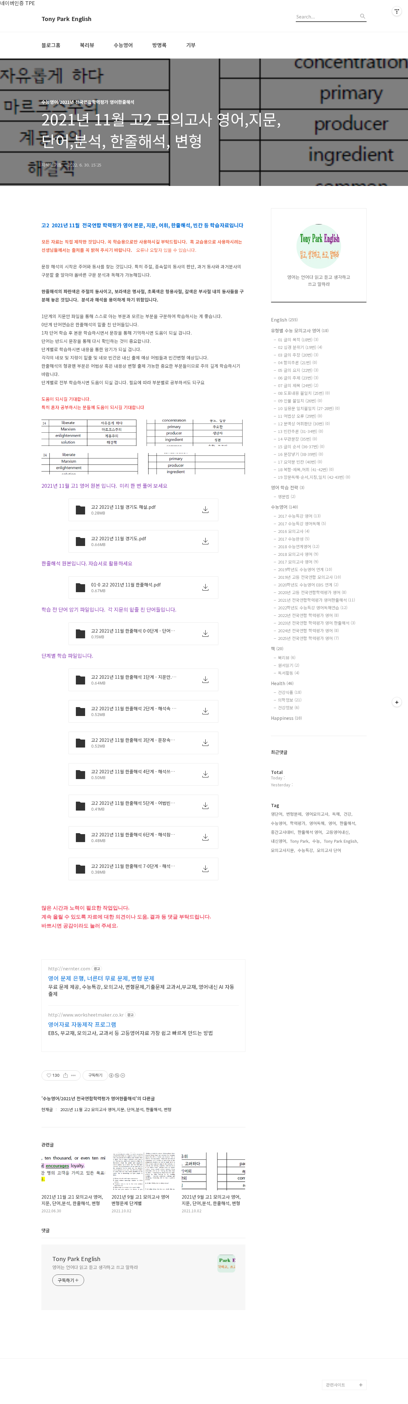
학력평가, (298, 823)
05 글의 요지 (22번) (298, 370)
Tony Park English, (341, 841)
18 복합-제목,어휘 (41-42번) (306, 469)
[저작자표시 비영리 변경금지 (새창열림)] (116, 1075)
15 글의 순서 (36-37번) (301, 446)
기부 (191, 45)
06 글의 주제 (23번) (298, 378)
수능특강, (306, 850)
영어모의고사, (317, 814)
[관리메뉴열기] (397, 11)
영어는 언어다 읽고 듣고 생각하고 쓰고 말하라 (95, 1267)
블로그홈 (51, 45)
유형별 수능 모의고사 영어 (300, 330)
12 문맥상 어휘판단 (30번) (304, 424)
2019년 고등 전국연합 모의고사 (309, 577)
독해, (336, 814)
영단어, (277, 814)
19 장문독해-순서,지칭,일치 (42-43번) (314, 477)
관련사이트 (335, 1385)
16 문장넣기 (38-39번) (300, 454)
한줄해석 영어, (310, 832)
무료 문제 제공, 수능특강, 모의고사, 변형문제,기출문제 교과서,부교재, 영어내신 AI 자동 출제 (141, 990)
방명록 (159, 45)
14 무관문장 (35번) (297, 439)
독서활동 (288, 673)
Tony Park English (66, 18)
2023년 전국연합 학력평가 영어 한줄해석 (316, 623)
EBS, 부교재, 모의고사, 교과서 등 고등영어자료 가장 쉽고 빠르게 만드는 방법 (130, 1032)
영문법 (286, 496)
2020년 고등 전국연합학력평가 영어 (312, 592)
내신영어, (279, 841)
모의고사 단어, (329, 850)
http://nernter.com (69, 968)
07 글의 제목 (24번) (298, 385)
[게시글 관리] (73, 1075)
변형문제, (294, 814)
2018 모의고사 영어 (298, 554)
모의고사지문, (283, 850)
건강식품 (290, 692)
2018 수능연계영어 (298, 546)
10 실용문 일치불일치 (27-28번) (309, 408)
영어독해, (317, 823)
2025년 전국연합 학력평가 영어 (308, 638)
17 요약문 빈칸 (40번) (300, 462)
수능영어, (279, 823)
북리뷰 (87, 45)
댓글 (45, 1230)
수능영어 (123, 45)
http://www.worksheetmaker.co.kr (86, 1015)
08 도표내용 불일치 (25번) (304, 393)
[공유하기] (65, 1075)
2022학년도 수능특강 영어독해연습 (312, 608)
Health (282, 683)
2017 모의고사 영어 (298, 562)
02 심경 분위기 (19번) (300, 347)
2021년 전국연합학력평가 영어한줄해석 (316, 600)
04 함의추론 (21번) (297, 362)
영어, (332, 823)
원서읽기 (288, 665)
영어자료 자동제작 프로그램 (82, 1024)
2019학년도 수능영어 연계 (305, 569)
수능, (316, 841)
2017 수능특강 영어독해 (302, 524)
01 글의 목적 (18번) (298, 340)
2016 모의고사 (294, 531)
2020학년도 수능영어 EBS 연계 (308, 585)
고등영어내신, (338, 832)
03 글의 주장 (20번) (298, 355)
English (284, 319)
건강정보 (288, 708)
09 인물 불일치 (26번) (300, 401)
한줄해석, (348, 823)
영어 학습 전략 (287, 487)
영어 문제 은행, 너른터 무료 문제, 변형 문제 (101, 978)
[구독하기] (397, 702)
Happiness (286, 718)
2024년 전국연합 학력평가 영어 (308, 631)
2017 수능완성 (294, 539)
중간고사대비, (283, 832)
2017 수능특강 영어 (299, 516)
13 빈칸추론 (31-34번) (300, 431)
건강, (348, 814)
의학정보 (290, 700)
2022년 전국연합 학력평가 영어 (308, 615)
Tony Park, (300, 841)
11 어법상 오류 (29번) (300, 416)
